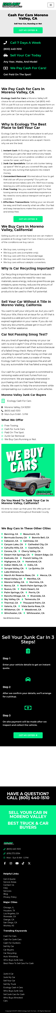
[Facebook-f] (4, 863)
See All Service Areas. (11, 618)
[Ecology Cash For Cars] (12, 5)
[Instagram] (11, 863)
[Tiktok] (23, 863)
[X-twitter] (29, 863)
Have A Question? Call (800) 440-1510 (28, 795)
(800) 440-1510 (13, 49)
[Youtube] (17, 863)
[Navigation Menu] (51, 5)
